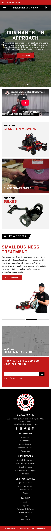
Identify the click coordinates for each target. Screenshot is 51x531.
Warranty (25, 519)
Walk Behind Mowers (25, 463)
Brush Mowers (25, 467)
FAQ (25, 516)
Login (25, 502)
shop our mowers (14, 271)
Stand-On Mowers (25, 460)
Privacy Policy (25, 512)
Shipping (25, 505)
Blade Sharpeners (25, 486)
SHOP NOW (25, 53)
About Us (25, 437)
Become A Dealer (25, 447)
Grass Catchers (25, 489)
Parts (25, 493)
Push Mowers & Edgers (25, 470)
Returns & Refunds (25, 509)
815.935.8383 (25, 421)
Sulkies (25, 474)
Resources (25, 451)
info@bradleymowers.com (26, 424)
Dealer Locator (25, 444)
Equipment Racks (25, 483)
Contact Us (25, 440)
